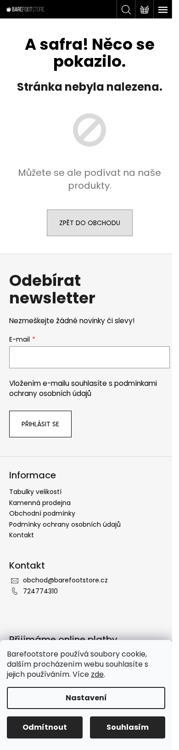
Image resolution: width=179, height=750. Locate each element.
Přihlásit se (40, 424)
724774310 (40, 591)
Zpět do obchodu (89, 222)
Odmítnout (44, 727)
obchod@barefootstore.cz (65, 580)
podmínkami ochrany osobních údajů (83, 388)
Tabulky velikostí (35, 491)
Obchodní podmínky (42, 513)
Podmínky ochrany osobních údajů (65, 524)
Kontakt (21, 535)
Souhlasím (127, 727)
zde (97, 674)
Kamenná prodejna (40, 502)
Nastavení (86, 697)
